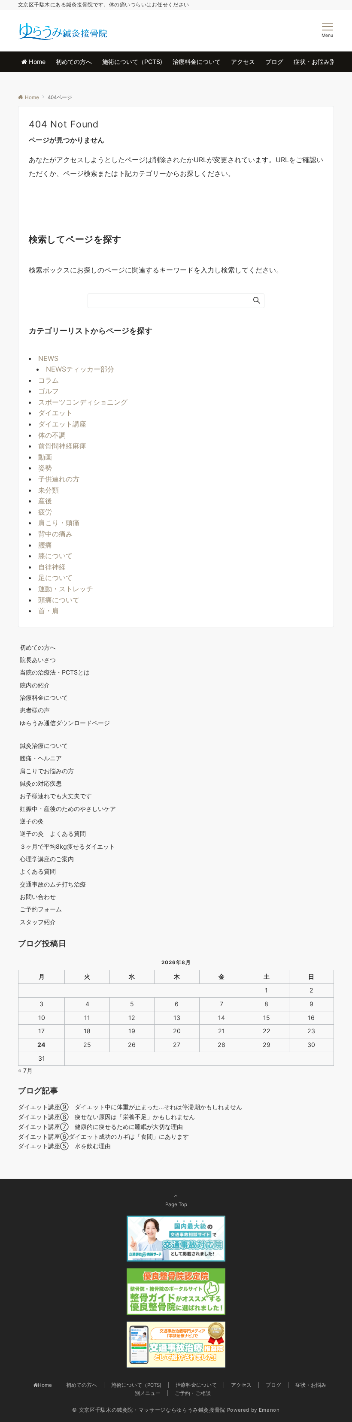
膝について (55, 555)
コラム (48, 380)
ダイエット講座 (62, 424)
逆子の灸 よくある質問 (53, 833)
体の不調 (52, 435)
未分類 (48, 490)
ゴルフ (48, 391)
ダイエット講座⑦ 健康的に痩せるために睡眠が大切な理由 (100, 1126)
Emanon (269, 1410)
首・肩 (48, 610)
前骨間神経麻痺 (62, 446)
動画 (45, 457)
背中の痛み (55, 533)
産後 (45, 500)
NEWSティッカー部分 (80, 369)
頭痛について (58, 600)
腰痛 (45, 545)
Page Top (176, 1204)
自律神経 (52, 567)
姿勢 (45, 467)
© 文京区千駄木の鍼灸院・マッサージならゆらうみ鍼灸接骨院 (148, 1410)
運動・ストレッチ (65, 588)
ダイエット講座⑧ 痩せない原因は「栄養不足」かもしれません (106, 1116)
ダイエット (55, 412)
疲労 (45, 512)
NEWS (48, 358)
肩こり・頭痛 (58, 522)
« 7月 (25, 1070)
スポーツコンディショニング (82, 402)
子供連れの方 (58, 479)
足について (55, 577)
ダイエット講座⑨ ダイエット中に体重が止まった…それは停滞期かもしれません (130, 1106)
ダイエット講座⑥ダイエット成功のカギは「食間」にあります (103, 1136)
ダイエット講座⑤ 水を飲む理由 (64, 1146)
